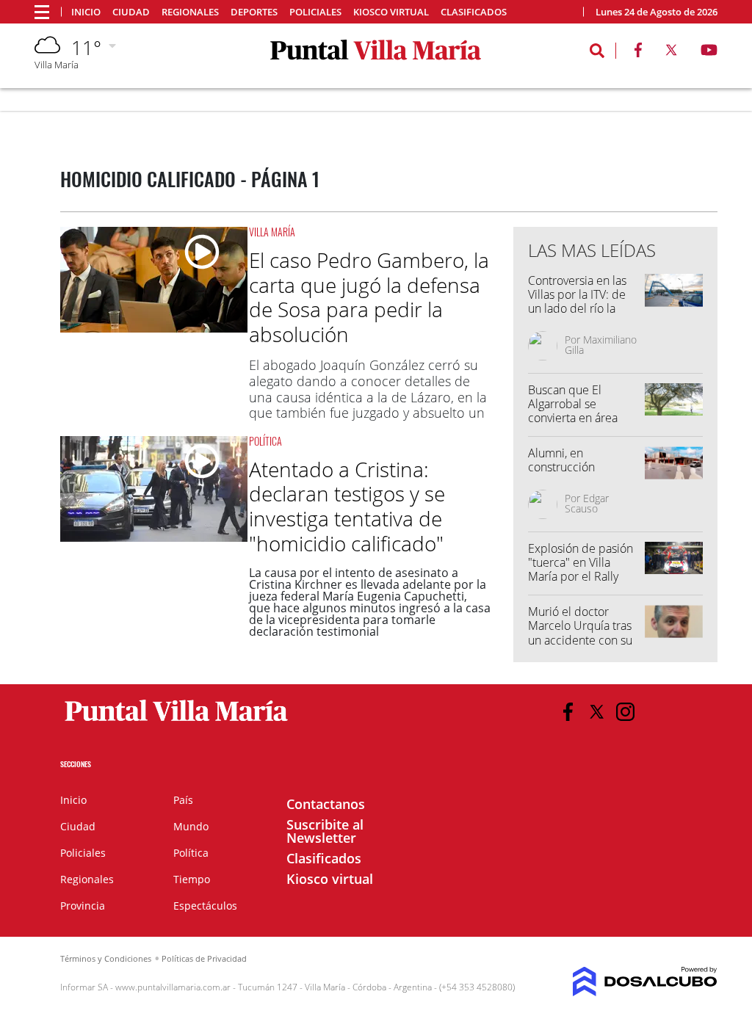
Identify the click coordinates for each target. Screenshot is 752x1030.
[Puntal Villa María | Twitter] (671, 53)
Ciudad (131, 12)
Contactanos (325, 804)
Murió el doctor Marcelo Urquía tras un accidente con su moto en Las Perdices (584, 632)
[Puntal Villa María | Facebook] (638, 53)
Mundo (191, 826)
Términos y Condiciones (105, 958)
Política (265, 441)
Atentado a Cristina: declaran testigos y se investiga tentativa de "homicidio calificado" (347, 506)
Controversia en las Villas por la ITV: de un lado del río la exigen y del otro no (579, 301)
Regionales (190, 12)
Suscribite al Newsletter (325, 831)
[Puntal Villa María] (176, 722)
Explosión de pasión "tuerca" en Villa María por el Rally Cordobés (580, 569)
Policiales (315, 12)
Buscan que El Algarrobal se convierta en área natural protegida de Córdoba (581, 418)
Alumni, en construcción (561, 460)
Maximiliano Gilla (601, 345)
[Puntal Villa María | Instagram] (625, 712)
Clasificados (474, 12)
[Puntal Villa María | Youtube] (709, 53)
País (183, 800)
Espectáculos (205, 906)
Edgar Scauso (587, 503)
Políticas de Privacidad (204, 958)
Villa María (272, 231)
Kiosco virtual (391, 12)
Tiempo (191, 879)
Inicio (86, 12)
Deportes (254, 12)
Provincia (82, 906)
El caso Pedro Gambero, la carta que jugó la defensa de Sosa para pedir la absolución (369, 297)
